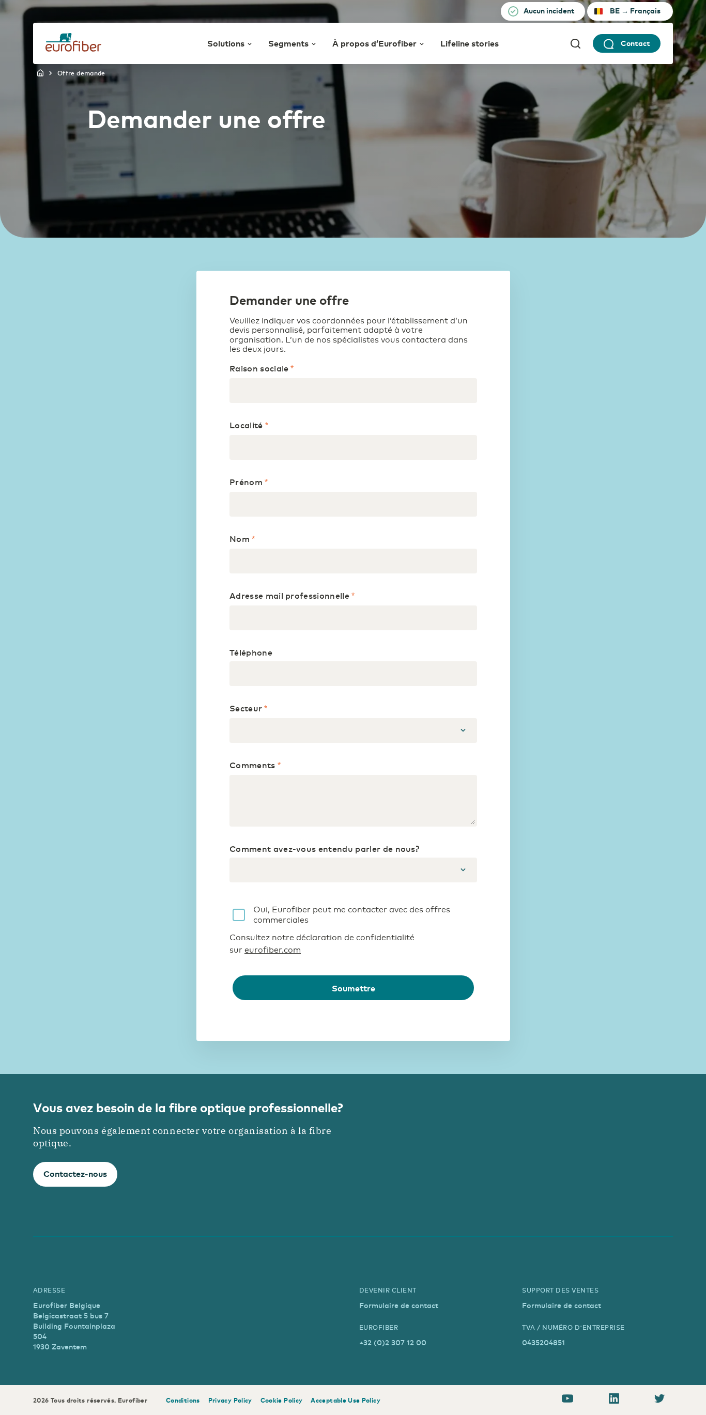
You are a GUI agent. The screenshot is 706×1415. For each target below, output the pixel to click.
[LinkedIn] (614, 1400)
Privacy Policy (230, 1400)
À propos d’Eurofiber (374, 43)
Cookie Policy (281, 1400)
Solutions (225, 43)
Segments (288, 43)
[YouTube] (567, 1400)
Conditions (183, 1400)
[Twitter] (659, 1400)
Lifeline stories (469, 43)
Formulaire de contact (398, 1305)
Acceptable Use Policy (345, 1400)
